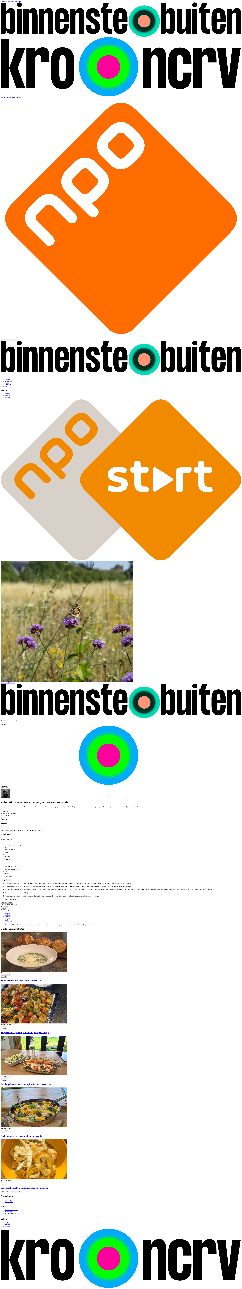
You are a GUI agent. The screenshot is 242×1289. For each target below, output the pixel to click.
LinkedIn (7, 916)
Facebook (7, 913)
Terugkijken (8, 1211)
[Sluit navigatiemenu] (1, 719)
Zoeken (3, 722)
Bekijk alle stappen (7, 902)
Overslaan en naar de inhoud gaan (11, 1)
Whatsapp (7, 915)
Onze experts (8, 1200)
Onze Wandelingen (10, 1213)
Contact (7, 1215)
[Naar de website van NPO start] (121, 338)
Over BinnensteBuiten (11, 1210)
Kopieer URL (9, 921)
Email (6, 920)
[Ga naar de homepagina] (121, 36)
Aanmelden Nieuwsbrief (8, 683)
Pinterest (7, 918)
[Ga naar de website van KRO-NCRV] (121, 96)
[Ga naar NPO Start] (121, 560)
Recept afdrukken (6, 880)
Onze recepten (9, 1202)
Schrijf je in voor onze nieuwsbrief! (11, 97)
